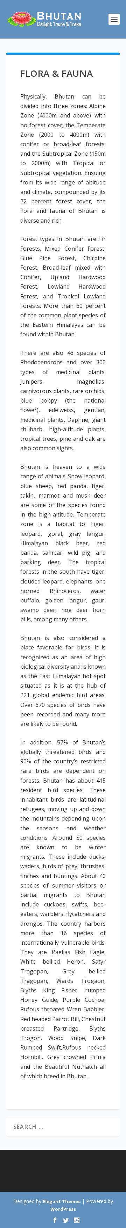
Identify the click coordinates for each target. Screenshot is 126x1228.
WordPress (63, 1209)
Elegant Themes (61, 1201)
